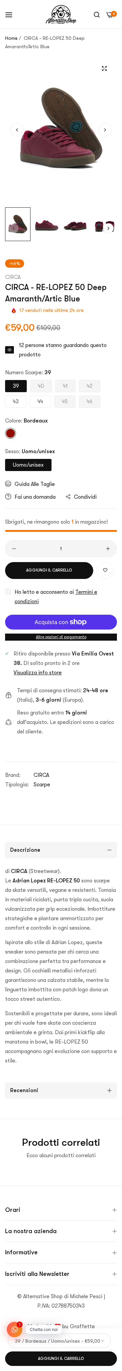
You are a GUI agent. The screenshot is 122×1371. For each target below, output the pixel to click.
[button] (105, 130)
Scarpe (42, 785)
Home (11, 38)
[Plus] (108, 549)
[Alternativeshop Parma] (61, 14)
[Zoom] (104, 68)
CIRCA (13, 277)
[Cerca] (97, 14)
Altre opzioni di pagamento (61, 637)
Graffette (82, 1326)
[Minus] (14, 549)
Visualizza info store (38, 673)
